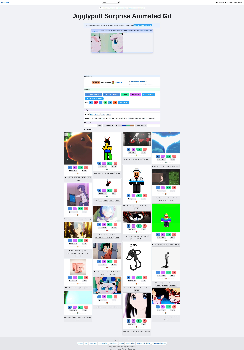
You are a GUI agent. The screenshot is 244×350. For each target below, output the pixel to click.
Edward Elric (137, 162)
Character (78, 180)
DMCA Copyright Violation (143, 343)
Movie (92, 118)
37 (110, 163)
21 (169, 234)
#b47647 (132, 125)
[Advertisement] (122, 63)
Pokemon (97, 114)
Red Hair (146, 236)
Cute (128, 331)
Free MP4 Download (112, 94)
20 (169, 156)
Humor (107, 203)
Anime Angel (165, 285)
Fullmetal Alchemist (137, 159)
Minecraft (82, 287)
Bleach (162, 166)
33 (81, 307)
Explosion (161, 197)
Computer (81, 219)
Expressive (136, 290)
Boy (107, 274)
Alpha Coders (5, 2)
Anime (91, 114)
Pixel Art (112, 173)
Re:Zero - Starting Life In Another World (75, 253)
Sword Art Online (77, 317)
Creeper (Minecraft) (163, 200)
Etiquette (121, 343)
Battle (177, 166)
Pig (70, 287)
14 (139, 321)
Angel (170, 282)
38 (81, 240)
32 (110, 296)
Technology (88, 219)
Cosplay (119, 118)
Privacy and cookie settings (159, 343)
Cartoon (107, 176)
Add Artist (96, 82)
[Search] (118, 2)
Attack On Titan (133, 118)
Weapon (78, 319)
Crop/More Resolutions (94, 98)
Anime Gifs (113, 8)
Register (240, 2)
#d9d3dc (120, 125)
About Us (80, 343)
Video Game (97, 118)
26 (169, 187)
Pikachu (71, 177)
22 (139, 226)
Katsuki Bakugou (160, 317)
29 (110, 224)
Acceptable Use (113, 343)
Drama (108, 118)
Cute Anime (147, 331)
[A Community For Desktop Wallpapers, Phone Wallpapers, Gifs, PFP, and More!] (100, 8)
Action (83, 317)
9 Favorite (136, 94)
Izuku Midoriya (101, 271)
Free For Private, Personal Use (139, 81)
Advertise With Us (130, 343)
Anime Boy (112, 274)
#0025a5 (124, 125)
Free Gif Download (94, 94)
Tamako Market (139, 331)
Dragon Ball (113, 118)
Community (229, 2)
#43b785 (128, 125)
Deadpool (106, 200)
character (108, 114)
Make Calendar (148, 94)
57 (81, 167)
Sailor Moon (125, 118)
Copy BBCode (123, 102)
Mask (173, 166)
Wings (160, 282)
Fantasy (165, 282)
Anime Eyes (140, 238)
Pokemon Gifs (122, 8)
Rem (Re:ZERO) (77, 250)
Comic (100, 200)
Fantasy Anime (173, 285)
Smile (107, 240)
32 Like (125, 94)
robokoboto (118, 82)
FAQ (86, 343)
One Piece (141, 118)
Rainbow (177, 244)
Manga (103, 118)
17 (139, 149)
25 (110, 190)
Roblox (107, 173)
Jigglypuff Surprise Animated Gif (136, 8)
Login (235, 2)
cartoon (103, 114)
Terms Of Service (102, 343)
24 (169, 272)
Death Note (136, 236)
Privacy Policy (92, 343)
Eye (141, 236)
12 (169, 307)
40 (81, 277)
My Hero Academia (149, 118)
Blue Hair (78, 256)
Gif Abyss (105, 8)
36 (81, 208)
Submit (222, 2)
